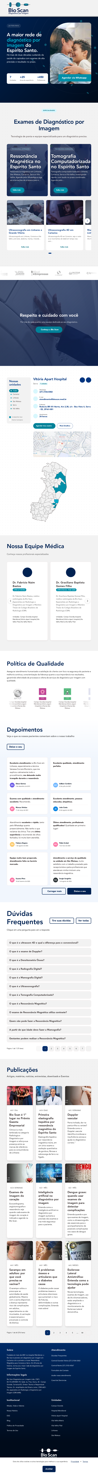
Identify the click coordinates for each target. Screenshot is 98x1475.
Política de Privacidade (15, 1425)
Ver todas (83, 920)
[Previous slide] (82, 380)
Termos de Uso (12, 1430)
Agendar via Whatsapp (74, 78)
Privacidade (75, 1461)
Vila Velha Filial (56, 1425)
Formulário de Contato (59, 1370)
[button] (87, 220)
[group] (27, 601)
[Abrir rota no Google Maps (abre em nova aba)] (62, 437)
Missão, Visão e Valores (15, 1406)
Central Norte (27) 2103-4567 (62, 1365)
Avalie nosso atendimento (61, 1375)
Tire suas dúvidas (61, 920)
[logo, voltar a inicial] (49, 1453)
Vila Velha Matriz (57, 1420)
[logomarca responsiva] (18, 8)
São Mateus (17, 401)
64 (82, 1333)
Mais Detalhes (65, 418)
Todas (15, 391)
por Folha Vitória (14, 26)
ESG (8, 1415)
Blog (8, 1420)
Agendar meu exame (44, 418)
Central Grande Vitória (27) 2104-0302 (65, 1360)
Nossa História (12, 1410)
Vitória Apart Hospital (59, 1415)
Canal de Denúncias (58, 1380)
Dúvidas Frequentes (59, 1355)
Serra (14, 405)
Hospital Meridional (58, 1410)
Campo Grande (57, 1406)
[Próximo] (88, 1048)
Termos (85, 1461)
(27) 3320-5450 (46, 392)
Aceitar (49, 1469)
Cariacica (16, 394)
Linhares (16, 398)
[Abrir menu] (88, 8)
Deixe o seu (15, 747)
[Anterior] (38, 1048)
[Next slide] (88, 380)
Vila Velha (16, 408)
